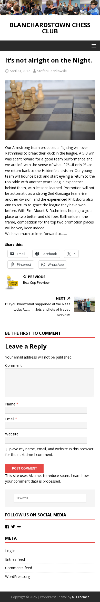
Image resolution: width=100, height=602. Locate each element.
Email (10, 418)
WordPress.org (17, 576)
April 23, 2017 (20, 70)
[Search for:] (50, 498)
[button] (93, 45)
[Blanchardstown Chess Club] (50, 12)
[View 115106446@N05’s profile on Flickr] (19, 527)
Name (10, 404)
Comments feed (18, 567)
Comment (13, 365)
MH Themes (80, 597)
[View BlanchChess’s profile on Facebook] (7, 527)
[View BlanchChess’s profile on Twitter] (13, 527)
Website (11, 434)
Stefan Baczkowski (52, 70)
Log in (10, 550)
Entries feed (15, 559)
